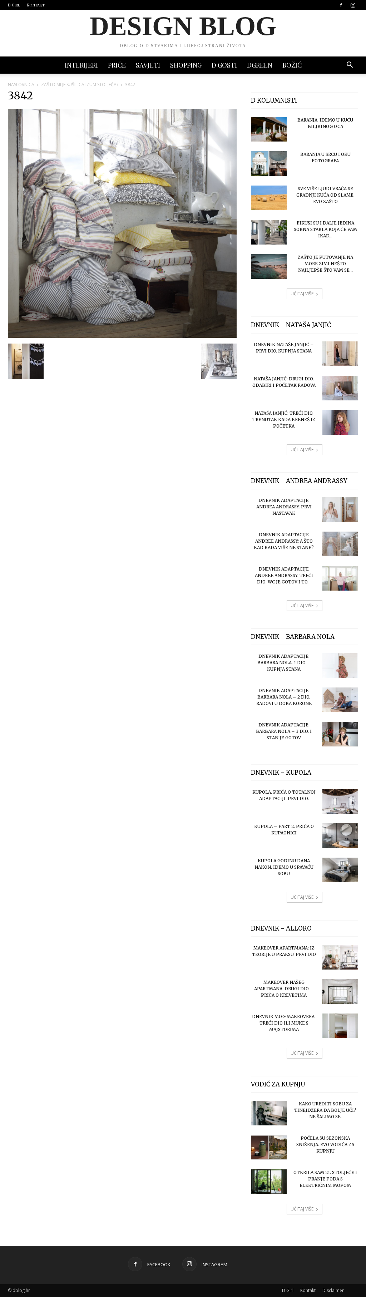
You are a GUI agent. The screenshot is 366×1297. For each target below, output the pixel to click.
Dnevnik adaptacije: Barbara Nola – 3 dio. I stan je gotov (284, 731)
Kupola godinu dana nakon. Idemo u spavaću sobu (283, 867)
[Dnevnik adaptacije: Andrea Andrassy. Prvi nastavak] (340, 509)
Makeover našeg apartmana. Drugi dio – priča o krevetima (283, 989)
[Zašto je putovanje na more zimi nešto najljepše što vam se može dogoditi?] (269, 266)
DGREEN (259, 65)
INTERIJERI (81, 65)
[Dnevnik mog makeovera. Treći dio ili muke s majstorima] (340, 1026)
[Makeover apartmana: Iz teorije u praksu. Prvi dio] (340, 957)
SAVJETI (148, 65)
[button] (349, 65)
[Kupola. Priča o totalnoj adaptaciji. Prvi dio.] (340, 801)
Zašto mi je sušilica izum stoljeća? (79, 85)
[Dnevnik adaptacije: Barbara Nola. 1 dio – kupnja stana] (340, 665)
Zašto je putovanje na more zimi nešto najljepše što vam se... (325, 264)
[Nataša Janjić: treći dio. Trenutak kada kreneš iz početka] (340, 422)
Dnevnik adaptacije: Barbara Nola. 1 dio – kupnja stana (283, 663)
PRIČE (117, 65)
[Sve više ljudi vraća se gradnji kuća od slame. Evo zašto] (269, 198)
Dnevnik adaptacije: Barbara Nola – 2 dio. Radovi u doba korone (284, 697)
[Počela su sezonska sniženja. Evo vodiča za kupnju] (269, 1147)
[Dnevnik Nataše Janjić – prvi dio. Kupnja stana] (340, 353)
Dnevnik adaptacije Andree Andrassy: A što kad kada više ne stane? (284, 541)
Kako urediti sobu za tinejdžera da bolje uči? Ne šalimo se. (325, 1110)
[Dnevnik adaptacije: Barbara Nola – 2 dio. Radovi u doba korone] (340, 699)
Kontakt (36, 5)
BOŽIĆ (292, 65)
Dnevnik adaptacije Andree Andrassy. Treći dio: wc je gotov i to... (284, 575)
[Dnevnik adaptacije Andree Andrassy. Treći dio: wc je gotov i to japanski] (340, 578)
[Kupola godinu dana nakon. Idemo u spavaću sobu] (340, 870)
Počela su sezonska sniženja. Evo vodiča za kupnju (325, 1144)
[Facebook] (341, 5)
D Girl (14, 5)
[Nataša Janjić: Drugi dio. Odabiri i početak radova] (340, 388)
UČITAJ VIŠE (302, 294)
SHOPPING (186, 65)
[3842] (122, 336)
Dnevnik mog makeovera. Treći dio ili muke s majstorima (284, 1023)
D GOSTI (224, 65)
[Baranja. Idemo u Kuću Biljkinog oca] (269, 129)
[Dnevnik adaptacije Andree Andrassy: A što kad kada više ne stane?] (340, 544)
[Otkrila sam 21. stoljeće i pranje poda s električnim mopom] (269, 1181)
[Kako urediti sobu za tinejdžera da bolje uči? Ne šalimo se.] (269, 1113)
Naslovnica (21, 85)
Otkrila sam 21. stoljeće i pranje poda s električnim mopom (325, 1179)
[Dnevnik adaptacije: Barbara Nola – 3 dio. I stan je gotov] (340, 734)
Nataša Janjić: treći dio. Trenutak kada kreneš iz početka (283, 419)
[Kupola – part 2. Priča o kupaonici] (340, 835)
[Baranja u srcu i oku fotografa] (269, 163)
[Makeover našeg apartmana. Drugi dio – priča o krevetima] (340, 991)
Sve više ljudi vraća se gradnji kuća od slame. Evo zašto (325, 195)
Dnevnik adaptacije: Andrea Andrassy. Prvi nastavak (284, 507)
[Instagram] (352, 5)
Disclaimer (333, 1290)
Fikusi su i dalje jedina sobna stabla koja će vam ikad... (325, 229)
